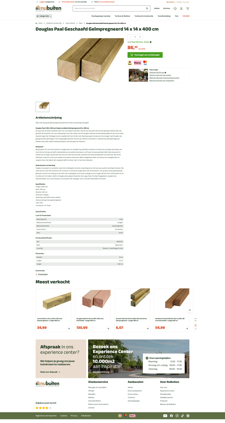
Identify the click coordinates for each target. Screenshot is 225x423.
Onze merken (133, 394)
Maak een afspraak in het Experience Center (164, 77)
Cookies (63, 416)
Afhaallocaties (165, 394)
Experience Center (167, 391)
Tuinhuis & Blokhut (122, 16)
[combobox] (111, 8)
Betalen (91, 397)
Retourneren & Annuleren (98, 404)
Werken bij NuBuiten (168, 404)
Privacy (74, 416)
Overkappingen (134, 401)
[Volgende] (189, 310)
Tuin (176, 16)
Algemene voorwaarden (46, 416)
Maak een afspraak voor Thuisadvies (161, 80)
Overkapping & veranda (101, 16)
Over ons (163, 387)
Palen (80, 23)
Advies (156, 8)
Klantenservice (98, 382)
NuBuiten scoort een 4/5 (46, 403)
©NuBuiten (86, 416)
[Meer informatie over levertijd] (150, 42)
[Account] (181, 8)
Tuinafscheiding (164, 16)
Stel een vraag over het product (160, 75)
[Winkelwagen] (187, 8)
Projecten (164, 401)
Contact (91, 407)
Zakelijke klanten (166, 397)
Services (166, 8)
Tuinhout (131, 397)
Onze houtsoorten (135, 391)
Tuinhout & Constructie (144, 16)
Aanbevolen (135, 382)
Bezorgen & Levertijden (97, 387)
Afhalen (91, 391)
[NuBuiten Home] (48, 8)
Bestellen (92, 394)
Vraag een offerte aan (156, 73)
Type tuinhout (70, 23)
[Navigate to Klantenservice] (175, 8)
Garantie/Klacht (94, 401)
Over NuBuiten (169, 382)
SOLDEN (186, 16)
